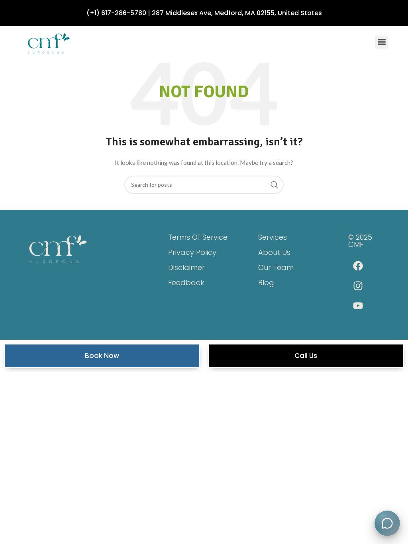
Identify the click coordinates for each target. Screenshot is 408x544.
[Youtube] (358, 306)
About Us (274, 252)
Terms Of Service (198, 237)
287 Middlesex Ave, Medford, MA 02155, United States (237, 13)
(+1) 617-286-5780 (116, 13)
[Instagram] (358, 286)
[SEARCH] (274, 185)
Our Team (276, 267)
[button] (381, 42)
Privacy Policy (192, 252)
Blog (266, 283)
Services (272, 237)
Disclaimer (186, 267)
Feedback (186, 283)
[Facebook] (358, 266)
